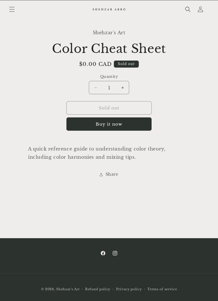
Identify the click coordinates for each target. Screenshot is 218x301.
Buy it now (109, 124)
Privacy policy (129, 289)
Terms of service (162, 289)
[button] (12, 9)
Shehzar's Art (67, 289)
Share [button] (112, 174)
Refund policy (97, 289)
